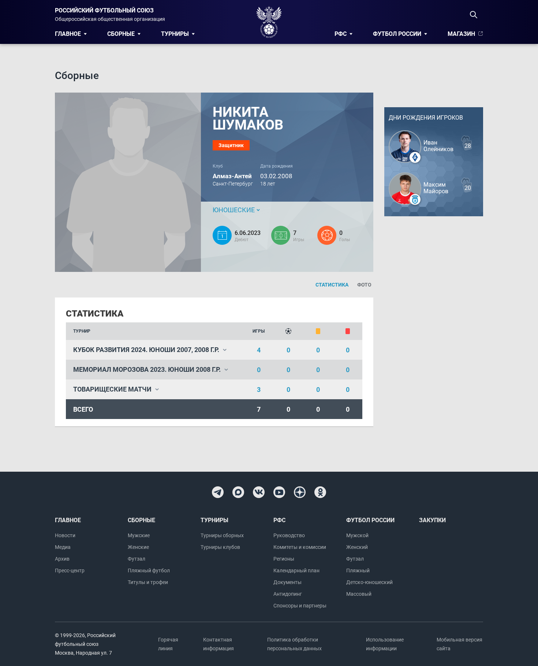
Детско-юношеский (369, 582)
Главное (68, 33)
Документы (287, 582)
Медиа (63, 547)
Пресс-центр (70, 570)
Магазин (461, 33)
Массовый (358, 594)
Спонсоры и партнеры (299, 606)
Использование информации (385, 644)
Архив (62, 559)
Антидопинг (287, 594)
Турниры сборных (222, 535)
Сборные (121, 33)
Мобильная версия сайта (459, 644)
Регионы (283, 559)
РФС (341, 33)
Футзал (136, 559)
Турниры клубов (220, 547)
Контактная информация (218, 644)
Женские (138, 547)
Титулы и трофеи (148, 582)
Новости (65, 535)
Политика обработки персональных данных (294, 644)
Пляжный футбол (149, 570)
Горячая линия (168, 644)
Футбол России (397, 33)
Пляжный (358, 570)
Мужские (139, 535)
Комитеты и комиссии (299, 547)
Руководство (289, 535)
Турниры (175, 33)
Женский (357, 547)
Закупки (432, 520)
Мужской (357, 535)
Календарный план (296, 570)
